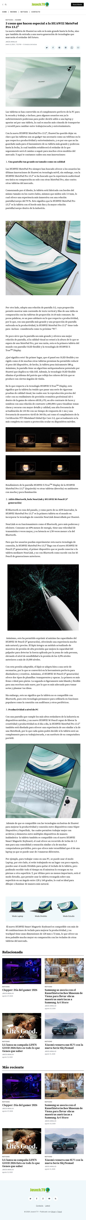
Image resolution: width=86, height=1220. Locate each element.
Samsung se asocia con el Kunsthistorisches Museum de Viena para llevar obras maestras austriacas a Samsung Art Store (64, 996)
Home (4, 12)
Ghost (53, 1212)
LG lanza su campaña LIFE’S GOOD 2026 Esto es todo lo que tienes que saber (21, 1048)
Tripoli (59, 1212)
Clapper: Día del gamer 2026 (19, 990)
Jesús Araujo (11, 42)
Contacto (35, 12)
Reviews (13, 12)
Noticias (24, 12)
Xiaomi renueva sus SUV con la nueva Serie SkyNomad (64, 1046)
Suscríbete (77, 4)
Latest (47, 1206)
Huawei (18, 20)
